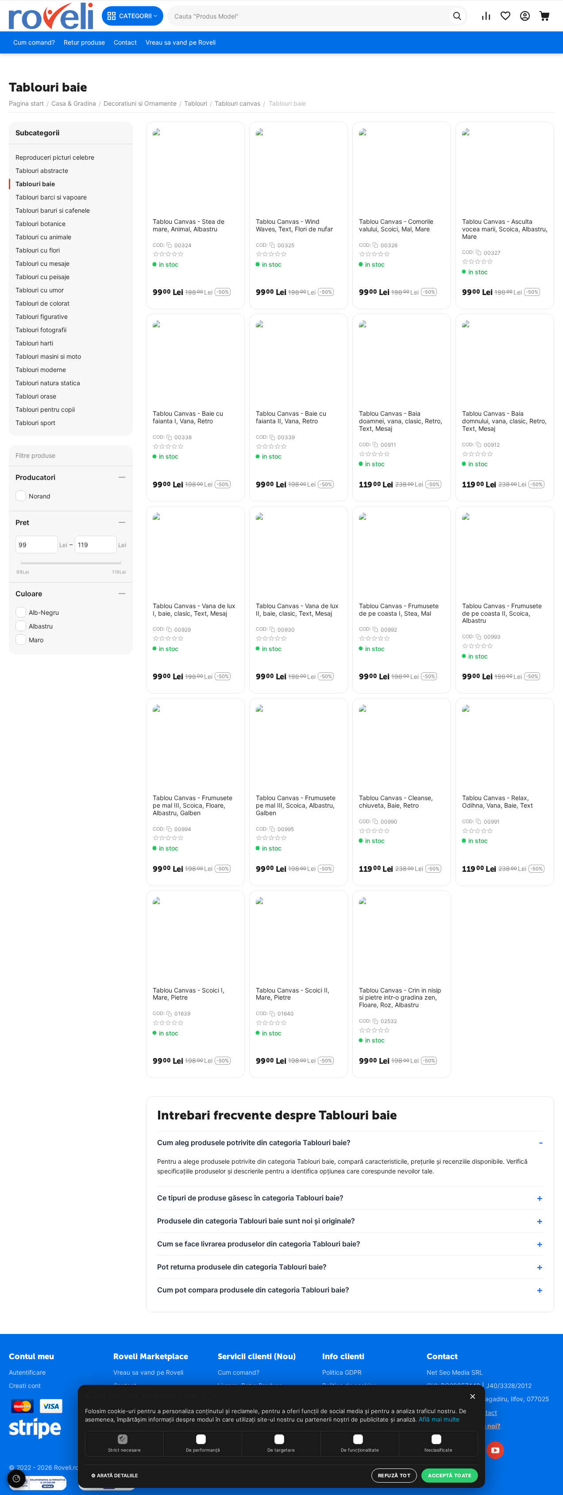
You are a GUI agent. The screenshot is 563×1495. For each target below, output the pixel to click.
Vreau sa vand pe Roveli (148, 1372)
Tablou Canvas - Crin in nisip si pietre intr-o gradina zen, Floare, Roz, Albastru (400, 998)
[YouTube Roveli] (495, 1450)
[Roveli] (51, 15)
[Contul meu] (525, 16)
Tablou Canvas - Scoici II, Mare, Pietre (292, 994)
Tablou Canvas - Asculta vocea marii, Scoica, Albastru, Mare (505, 229)
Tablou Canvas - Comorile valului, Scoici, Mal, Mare (396, 225)
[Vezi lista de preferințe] (505, 16)
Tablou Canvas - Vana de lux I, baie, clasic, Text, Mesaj (194, 609)
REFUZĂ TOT (394, 1475)
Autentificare (27, 1372)
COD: (159, 245)
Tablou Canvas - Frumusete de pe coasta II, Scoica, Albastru (502, 613)
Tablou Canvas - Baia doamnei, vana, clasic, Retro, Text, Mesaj (400, 421)
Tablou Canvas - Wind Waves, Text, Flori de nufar (294, 225)
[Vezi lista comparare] (486, 16)
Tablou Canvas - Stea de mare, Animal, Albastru (188, 225)
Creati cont (25, 1385)
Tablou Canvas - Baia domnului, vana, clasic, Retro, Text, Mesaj (504, 421)
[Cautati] (457, 16)
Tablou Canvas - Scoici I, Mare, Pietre (188, 994)
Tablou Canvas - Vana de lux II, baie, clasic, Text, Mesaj (297, 609)
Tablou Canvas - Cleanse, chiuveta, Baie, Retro (396, 801)
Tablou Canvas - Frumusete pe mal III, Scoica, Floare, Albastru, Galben (192, 805)
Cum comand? (238, 1372)
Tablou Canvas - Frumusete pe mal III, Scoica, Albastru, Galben (295, 805)
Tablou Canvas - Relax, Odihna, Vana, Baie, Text (497, 801)
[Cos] (544, 16)
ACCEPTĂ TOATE (449, 1475)
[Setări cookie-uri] (16, 1478)
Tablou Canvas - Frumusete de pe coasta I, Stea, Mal (399, 609)
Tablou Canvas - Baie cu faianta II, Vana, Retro (291, 417)
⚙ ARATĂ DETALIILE (114, 1475)
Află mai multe (439, 1419)
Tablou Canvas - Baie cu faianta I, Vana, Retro (188, 417)
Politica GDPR (342, 1372)
